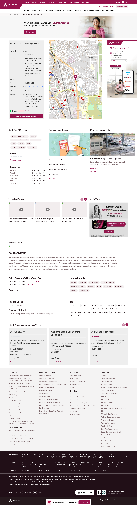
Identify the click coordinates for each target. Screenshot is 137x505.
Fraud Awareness (107, 384)
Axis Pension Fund (76, 471)
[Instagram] (40, 492)
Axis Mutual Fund (41, 471)
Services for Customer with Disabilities (114, 387)
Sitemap (103, 396)
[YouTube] (30, 492)
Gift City (76, 2)
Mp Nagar (91, 286)
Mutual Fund (84, 457)
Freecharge (112, 471)
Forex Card (41, 459)
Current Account (69, 455)
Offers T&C (74, 411)
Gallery (72, 387)
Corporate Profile (76, 375)
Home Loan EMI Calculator (58, 169)
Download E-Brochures (78, 400)
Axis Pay (97, 457)
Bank (10, 294)
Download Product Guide (78, 397)
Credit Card (100, 455)
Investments (59, 10)
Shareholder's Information (48, 381)
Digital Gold (75, 457)
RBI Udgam (105, 405)
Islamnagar (83, 282)
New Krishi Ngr (93, 282)
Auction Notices (106, 426)
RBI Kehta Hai (105, 399)
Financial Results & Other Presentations (52, 384)
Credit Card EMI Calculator (99, 463)
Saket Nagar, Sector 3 (108, 282)
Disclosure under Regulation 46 (49, 399)
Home (10, 14)
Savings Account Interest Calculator (50, 463)
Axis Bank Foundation (28, 471)
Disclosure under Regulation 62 (49, 402)
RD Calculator (76, 463)
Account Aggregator (108, 423)
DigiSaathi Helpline (107, 390)
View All (52, 179)
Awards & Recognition (77, 381)
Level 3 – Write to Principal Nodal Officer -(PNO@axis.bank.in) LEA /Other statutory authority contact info (22, 441)
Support (99, 6)
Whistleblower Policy (16, 410)
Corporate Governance (47, 387)
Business (34, 2)
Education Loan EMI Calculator (44, 467)
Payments (77, 10)
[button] (75, 77)
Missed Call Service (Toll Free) (18, 392)
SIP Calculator (116, 467)
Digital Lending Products (109, 393)
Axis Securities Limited (54, 471)
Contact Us (13, 372)
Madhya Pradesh (33, 282)
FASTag (91, 457)
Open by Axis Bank (106, 457)
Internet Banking (118, 457)
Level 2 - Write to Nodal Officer (19, 436)
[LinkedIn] (35, 492)
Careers (103, 375)
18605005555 (15, 352)
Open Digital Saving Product (26, 116)
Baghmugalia (118, 286)
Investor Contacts (45, 396)
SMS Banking (13, 395)
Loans (51, 10)
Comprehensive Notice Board (111, 432)
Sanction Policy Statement (110, 435)
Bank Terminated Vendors (109, 429)
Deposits (34, 10)
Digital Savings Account (40, 455)
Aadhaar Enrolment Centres (110, 417)
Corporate (43, 2)
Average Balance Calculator (30, 463)
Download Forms (75, 394)
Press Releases (75, 384)
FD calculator (53, 174)
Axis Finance (66, 471)
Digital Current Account (56, 455)
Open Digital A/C (122, 6)
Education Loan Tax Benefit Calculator (66, 467)
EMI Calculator (85, 463)
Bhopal (30, 285)
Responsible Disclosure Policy (108, 500)
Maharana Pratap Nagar (77, 286)
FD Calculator (66, 463)
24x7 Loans (40, 457)
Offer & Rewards (88, 10)
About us (118, 2)
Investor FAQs (44, 393)
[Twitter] (26, 492)
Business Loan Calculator (91, 465)
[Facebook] (21, 492)
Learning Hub (99, 10)
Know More (14, 362)
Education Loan (31, 457)
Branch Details (56, 362)
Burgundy (52, 2)
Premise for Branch (107, 420)
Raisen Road (107, 286)
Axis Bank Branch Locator (17, 401)
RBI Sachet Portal (107, 402)
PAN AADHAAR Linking (109, 414)
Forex (46, 10)
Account (26, 10)
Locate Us (17, 14)
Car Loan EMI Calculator (57, 164)
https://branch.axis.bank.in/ (34, 87)
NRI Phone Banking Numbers (18, 398)
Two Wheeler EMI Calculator (102, 467)
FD (83, 455)
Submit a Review (16, 160)
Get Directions (29, 111)
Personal (26, 2)
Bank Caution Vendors (108, 441)
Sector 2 (73, 282)
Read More (94, 168)
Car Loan (118, 455)
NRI (65, 2)
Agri (70, 2)
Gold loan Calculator (76, 465)
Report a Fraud (86, 492)
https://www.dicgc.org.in (114, 493)
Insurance (69, 10)
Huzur (99, 286)
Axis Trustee (87, 471)
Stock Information (45, 375)
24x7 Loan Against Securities (53, 457)
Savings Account (27, 455)
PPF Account (67, 457)
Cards (40, 10)
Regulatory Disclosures (47, 378)
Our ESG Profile (106, 381)
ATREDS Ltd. (104, 471)
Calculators (12, 462)
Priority (59, 2)
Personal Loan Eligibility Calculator (58, 465)
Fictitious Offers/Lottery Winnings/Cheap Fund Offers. (34, 484)
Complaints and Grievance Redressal (21, 404)
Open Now (84, 502)
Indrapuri (73, 290)
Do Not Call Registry (15, 413)
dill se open (85, 2)
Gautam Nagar (84, 290)
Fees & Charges (75, 414)
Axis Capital (95, 471)
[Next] (126, 324)
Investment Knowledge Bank (80, 403)
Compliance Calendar (46, 390)
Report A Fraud (14, 407)
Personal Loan (110, 455)
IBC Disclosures (106, 438)
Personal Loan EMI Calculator (59, 160)
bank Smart (110, 10)
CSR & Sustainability (108, 378)
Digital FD (78, 455)
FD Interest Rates (91, 455)
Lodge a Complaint (108, 6)
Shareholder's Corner (47, 372)
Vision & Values (75, 378)
